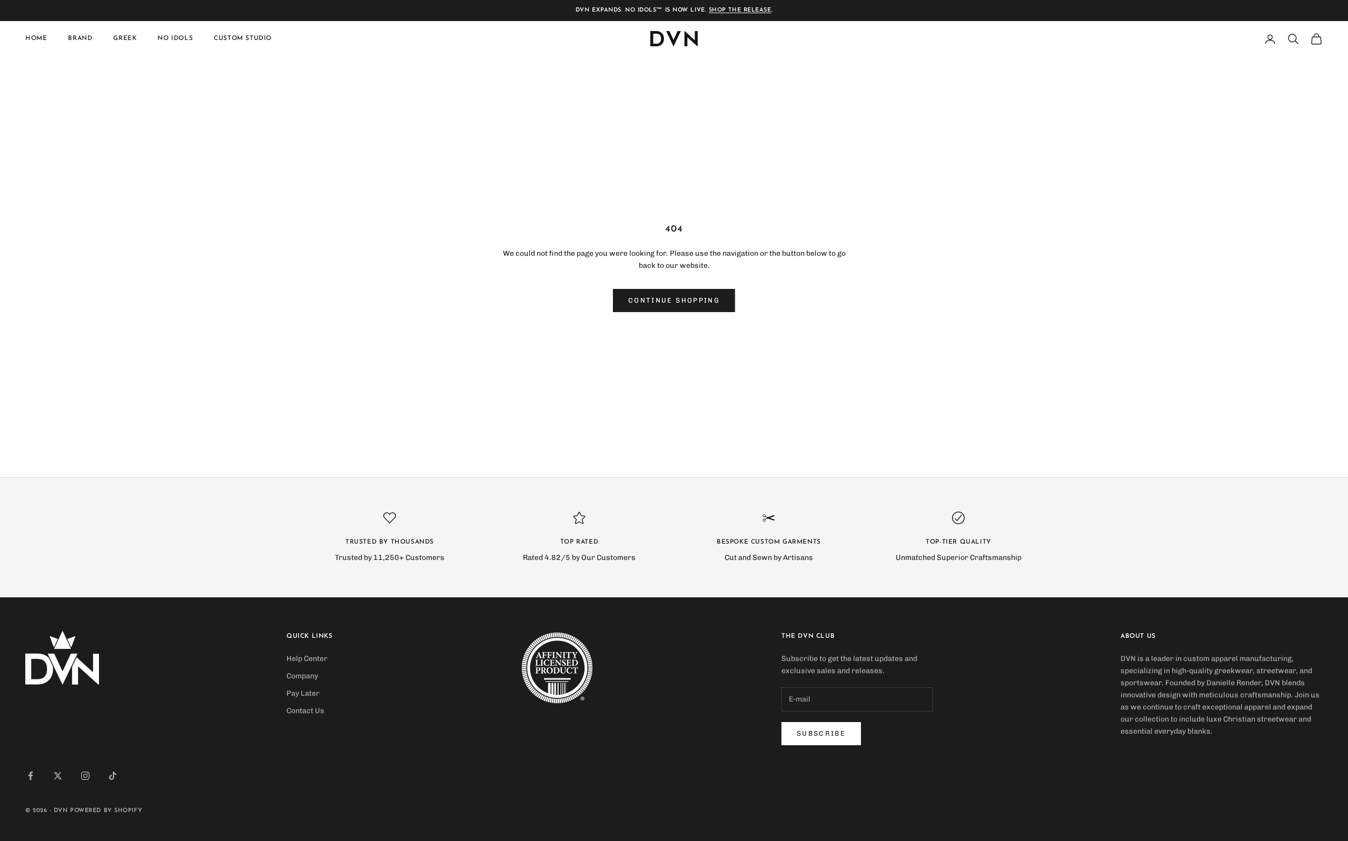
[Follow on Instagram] (85, 775)
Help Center (307, 658)
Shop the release (740, 10)
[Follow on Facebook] (30, 775)
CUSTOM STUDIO (243, 39)
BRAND (80, 39)
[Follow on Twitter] (58, 775)
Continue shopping (674, 300)
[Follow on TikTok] (112, 775)
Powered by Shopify (106, 811)
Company (302, 676)
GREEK (124, 39)
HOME (36, 39)
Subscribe (821, 733)
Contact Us (305, 710)
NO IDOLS (175, 39)
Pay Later (303, 693)
